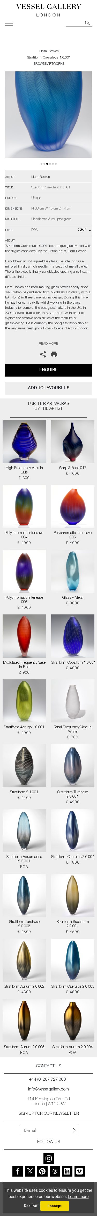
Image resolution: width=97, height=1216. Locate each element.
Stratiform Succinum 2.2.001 (73, 924)
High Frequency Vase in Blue (24, 470)
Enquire (48, 369)
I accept (55, 1206)
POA (24, 867)
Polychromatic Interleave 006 (24, 600)
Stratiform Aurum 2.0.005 (24, 1047)
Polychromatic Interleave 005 (73, 535)
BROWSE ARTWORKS (49, 64)
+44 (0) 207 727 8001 (48, 1080)
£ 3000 (73, 603)
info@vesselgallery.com (48, 1090)
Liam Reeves (48, 51)
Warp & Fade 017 (72, 468)
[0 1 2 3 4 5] (48, 120)
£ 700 (72, 737)
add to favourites (48, 387)
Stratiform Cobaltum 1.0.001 (73, 663)
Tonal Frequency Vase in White (73, 730)
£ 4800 (73, 863)
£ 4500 (73, 932)
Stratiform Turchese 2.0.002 (24, 924)
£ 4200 (24, 798)
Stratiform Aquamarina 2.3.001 (24, 859)
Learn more (78, 1196)
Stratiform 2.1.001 (24, 792)
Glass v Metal (72, 598)
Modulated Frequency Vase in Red (24, 665)
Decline (30, 1206)
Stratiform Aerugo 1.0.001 (24, 727)
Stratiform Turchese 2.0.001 (72, 795)
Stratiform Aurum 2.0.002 (24, 987)
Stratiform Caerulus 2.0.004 (72, 857)
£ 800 (24, 478)
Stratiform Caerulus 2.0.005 (72, 987)
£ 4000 (73, 474)
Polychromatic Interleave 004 (24, 535)
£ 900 (24, 673)
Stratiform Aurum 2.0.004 (73, 1047)
